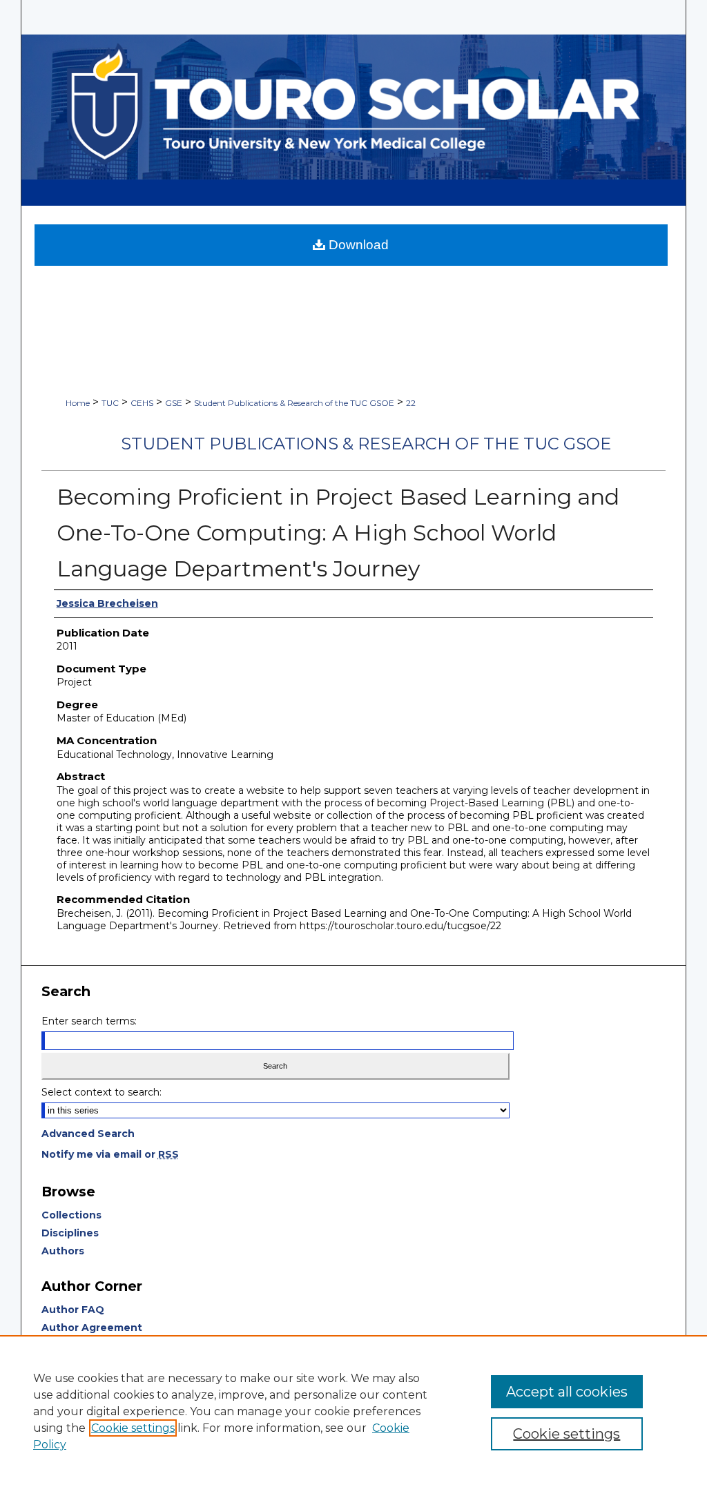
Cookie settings (133, 1428)
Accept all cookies (567, 1391)
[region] (353, 1411)
